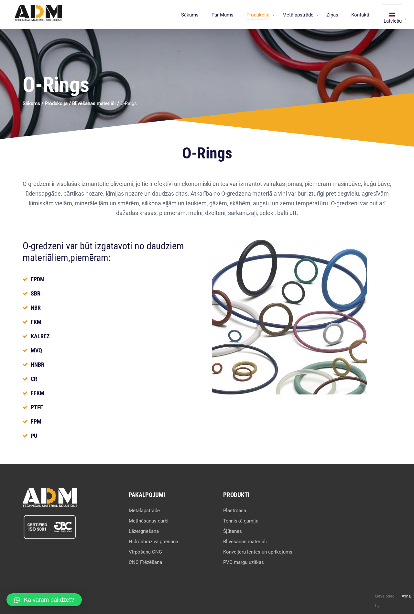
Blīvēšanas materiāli (94, 103)
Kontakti (360, 15)
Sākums (190, 15)
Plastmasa (234, 510)
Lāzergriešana (144, 531)
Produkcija (257, 15)
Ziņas (332, 15)
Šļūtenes (232, 531)
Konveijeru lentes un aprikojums (257, 552)
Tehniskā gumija (240, 521)
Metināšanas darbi (149, 521)
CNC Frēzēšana (145, 562)
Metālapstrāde (297, 15)
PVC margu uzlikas (243, 562)
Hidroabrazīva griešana (153, 541)
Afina (406, 596)
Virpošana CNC (145, 552)
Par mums (223, 15)
